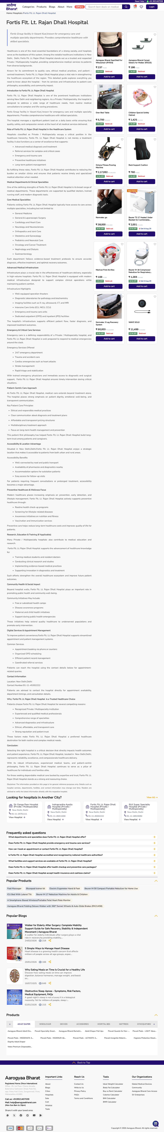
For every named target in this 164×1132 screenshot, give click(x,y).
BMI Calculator (109, 1098)
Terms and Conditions (83, 1098)
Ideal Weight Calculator (113, 1084)
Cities (47, 1091)
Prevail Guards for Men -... (119, 1031)
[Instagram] (27, 1115)
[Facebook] (20, 1115)
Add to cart (109, 76)
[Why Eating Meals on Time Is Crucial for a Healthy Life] (14, 976)
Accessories (82, 1024)
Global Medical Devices (142, 1084)
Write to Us (79, 1088)
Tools (47, 1109)
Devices (64, 1024)
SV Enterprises (138, 1095)
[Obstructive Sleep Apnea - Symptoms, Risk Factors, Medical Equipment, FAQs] (14, 997)
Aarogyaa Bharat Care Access (144, 1091)
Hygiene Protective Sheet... (145, 1038)
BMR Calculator (109, 1102)
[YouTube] (34, 1115)
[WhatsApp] (7, 1115)
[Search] (126, 6)
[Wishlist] (141, 8)
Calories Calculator (111, 1095)
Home (9, 13)
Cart (47, 1102)
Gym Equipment (144, 1024)
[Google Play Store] (40, 1115)
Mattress (123, 1024)
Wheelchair (45, 1024)
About (47, 1084)
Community (137, 1088)
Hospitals (17, 13)
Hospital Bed (104, 1024)
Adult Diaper (24, 1024)
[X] (14, 1115)
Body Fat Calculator (111, 1088)
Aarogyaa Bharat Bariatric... (70, 1031)
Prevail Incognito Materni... (115, 1038)
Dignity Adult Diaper (16, 1041)
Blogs (47, 1088)
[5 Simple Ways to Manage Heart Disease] (14, 955)
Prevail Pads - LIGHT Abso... (144, 1031)
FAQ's (76, 1095)
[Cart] (135, 8)
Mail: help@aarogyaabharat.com (20, 1102)
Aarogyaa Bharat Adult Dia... (20, 1031)
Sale (47, 1098)
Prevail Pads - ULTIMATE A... (85, 1038)
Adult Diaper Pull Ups (94, 1031)
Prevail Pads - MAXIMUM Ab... (53, 1038)
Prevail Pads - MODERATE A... (20, 1038)
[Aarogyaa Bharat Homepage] (11, 9)
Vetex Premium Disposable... (20, 1046)
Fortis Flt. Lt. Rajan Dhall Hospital (39, 13)
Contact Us (78, 1084)
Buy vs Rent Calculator (112, 1091)
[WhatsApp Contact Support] (148, 1)
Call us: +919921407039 (17, 1099)
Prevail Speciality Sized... (45, 1031)
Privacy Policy (80, 1091)
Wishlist (48, 1105)
